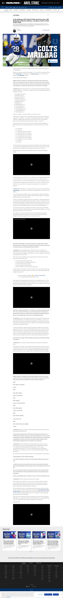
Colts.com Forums (35, 73)
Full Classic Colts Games (13, 578)
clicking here (18, 73)
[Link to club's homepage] (2, 7)
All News (6, 567)
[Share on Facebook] (43, 30)
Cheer (28, 573)
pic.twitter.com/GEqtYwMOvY (39, 275)
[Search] (48, 7)
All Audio (21, 567)
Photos (56, 570)
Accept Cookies (56, 594)
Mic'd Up (13, 573)
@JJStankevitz (21, 75)
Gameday (42, 577)
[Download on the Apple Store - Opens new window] (28, 586)
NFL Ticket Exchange (49, 580)
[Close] (62, 594)
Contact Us (35, 567)
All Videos (13, 567)
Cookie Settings (40, 594)
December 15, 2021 (34, 276)
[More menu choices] (27, 7)
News (56, 567)
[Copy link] (48, 30)
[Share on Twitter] (45, 30)
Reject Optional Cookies (48, 594)
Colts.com (32, 557)
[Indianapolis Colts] (31, 590)
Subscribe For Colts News (6, 577)
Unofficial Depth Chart (6, 574)
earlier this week (16, 190)
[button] (31, 164)
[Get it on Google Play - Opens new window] (34, 587)
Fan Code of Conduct (42, 573)
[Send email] (47, 30)
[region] (31, 594)
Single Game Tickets (49, 573)
